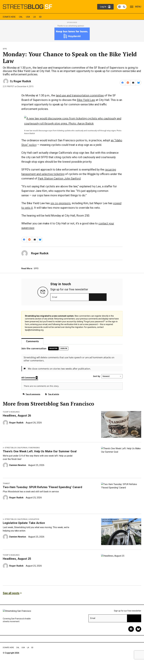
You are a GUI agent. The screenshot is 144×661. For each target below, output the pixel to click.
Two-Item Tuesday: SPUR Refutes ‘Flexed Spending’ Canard (42, 487)
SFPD (5, 49)
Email (54, 297)
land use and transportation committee (80, 95)
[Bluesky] (138, 629)
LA (34, 17)
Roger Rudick (22, 81)
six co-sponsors (60, 203)
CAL (21, 17)
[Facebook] (131, 629)
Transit (6, 483)
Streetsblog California (16, 448)
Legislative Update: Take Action (24, 523)
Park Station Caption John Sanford (59, 178)
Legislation (34, 519)
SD (40, 17)
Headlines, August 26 (17, 415)
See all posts (11, 593)
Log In (103, 6)
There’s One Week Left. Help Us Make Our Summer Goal (39, 451)
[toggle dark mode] (122, 6)
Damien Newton (17, 465)
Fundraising (34, 448)
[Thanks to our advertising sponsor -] (72, 34)
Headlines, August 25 (17, 558)
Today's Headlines (11, 412)
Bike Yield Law (86, 100)
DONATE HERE (9, 17)
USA (28, 17)
